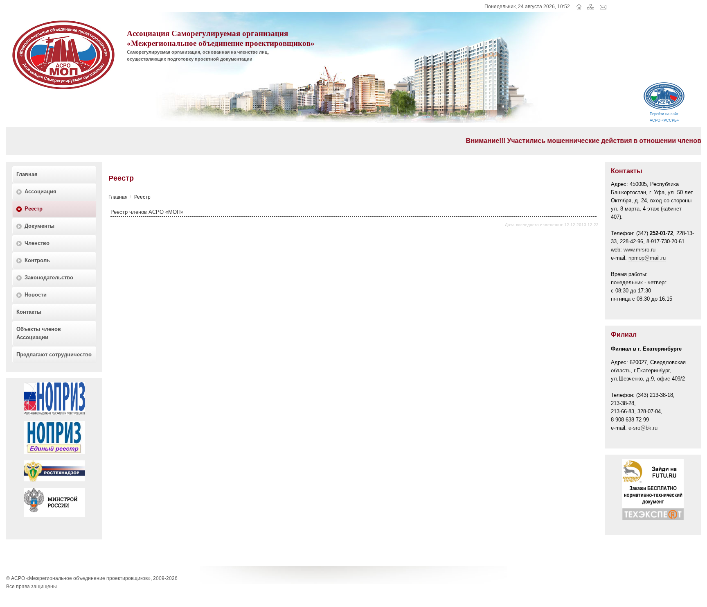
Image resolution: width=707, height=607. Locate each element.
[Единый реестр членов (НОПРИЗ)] (54, 456)
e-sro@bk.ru (642, 428)
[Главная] (579, 8)
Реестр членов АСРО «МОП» (146, 212)
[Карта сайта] (592, 8)
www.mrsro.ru (639, 250)
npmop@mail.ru (647, 258)
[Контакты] (603, 8)
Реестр (142, 197)
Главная (118, 197)
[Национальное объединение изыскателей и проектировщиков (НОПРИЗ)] (54, 417)
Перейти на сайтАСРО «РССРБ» (664, 117)
